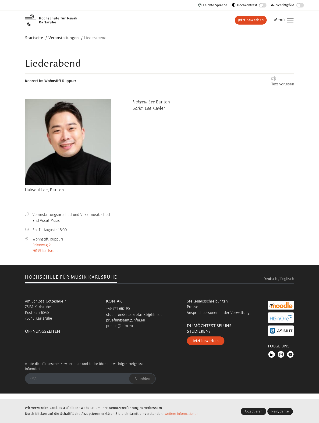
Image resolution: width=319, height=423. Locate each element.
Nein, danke (280, 411)
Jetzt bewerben (251, 20)
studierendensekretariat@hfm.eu (134, 314)
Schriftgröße (285, 5)
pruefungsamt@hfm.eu (125, 320)
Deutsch (270, 279)
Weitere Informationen (181, 414)
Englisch (287, 279)
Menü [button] (282, 20)
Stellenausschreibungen (207, 301)
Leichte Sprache (215, 5)
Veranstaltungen (63, 37)
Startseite (34, 37)
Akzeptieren (253, 411)
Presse (192, 307)
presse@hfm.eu (119, 326)
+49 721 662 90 (118, 308)
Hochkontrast (247, 5)
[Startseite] (55, 20)
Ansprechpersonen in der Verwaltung (218, 312)
